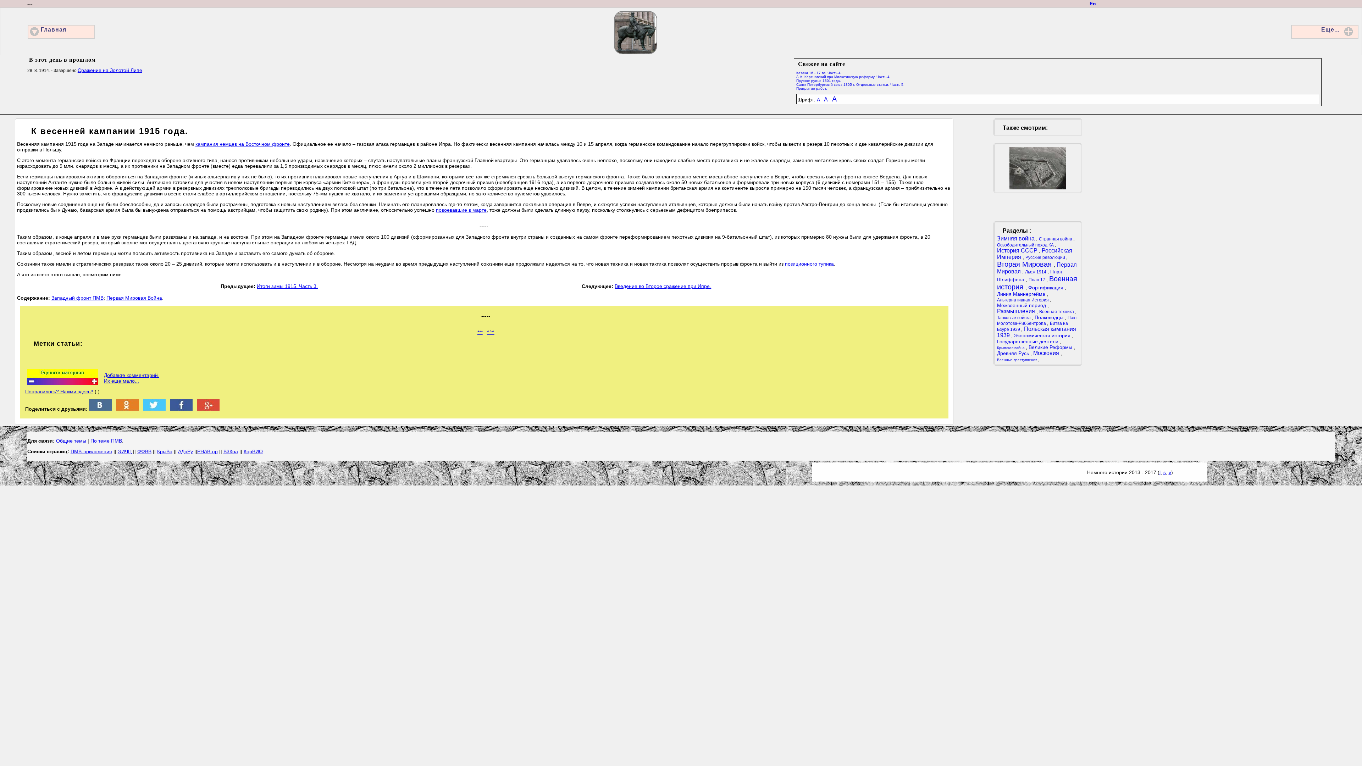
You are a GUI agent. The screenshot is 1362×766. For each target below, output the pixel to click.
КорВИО (253, 451)
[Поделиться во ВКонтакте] (100, 409)
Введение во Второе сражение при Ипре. (663, 286)
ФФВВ (144, 451)
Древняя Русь (1013, 353)
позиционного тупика (809, 264)
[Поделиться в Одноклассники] (127, 409)
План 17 (1037, 279)
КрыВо (164, 451)
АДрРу (185, 451)
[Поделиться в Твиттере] (154, 409)
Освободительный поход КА (1026, 245)
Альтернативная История (1023, 300)
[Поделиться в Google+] (208, 409)
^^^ (490, 332)
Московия (1047, 353)
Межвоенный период (1022, 305)
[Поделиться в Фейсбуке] (181, 409)
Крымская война (1011, 348)
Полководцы (1050, 317)
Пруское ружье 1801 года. (818, 81)
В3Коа (230, 451)
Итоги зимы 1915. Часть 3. (287, 286)
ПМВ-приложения (91, 451)
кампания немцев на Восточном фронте (242, 144)
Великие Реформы (1051, 347)
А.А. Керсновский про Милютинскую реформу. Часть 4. (843, 77)
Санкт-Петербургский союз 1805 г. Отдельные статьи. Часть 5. (850, 85)
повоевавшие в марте (461, 210)
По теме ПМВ (106, 441)
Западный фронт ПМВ (77, 298)
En (1093, 3)
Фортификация (1046, 287)
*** (480, 332)
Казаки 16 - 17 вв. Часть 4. (819, 73)
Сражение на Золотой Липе (110, 70)
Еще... (1330, 30)
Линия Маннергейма (1022, 294)
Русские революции (1045, 257)
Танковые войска (1014, 317)
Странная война (1056, 239)
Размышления (1016, 311)
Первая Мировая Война (134, 298)
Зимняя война (1016, 238)
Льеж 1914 (1036, 272)
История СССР (1018, 251)
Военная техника (1057, 311)
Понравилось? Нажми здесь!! (59, 391)
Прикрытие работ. (811, 88)
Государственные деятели (1028, 341)
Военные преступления (1017, 360)
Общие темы (71, 441)
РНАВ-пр (207, 451)
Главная (53, 30)
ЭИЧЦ (125, 451)
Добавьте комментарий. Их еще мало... (131, 378)
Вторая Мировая (1025, 264)
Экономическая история (1043, 335)
